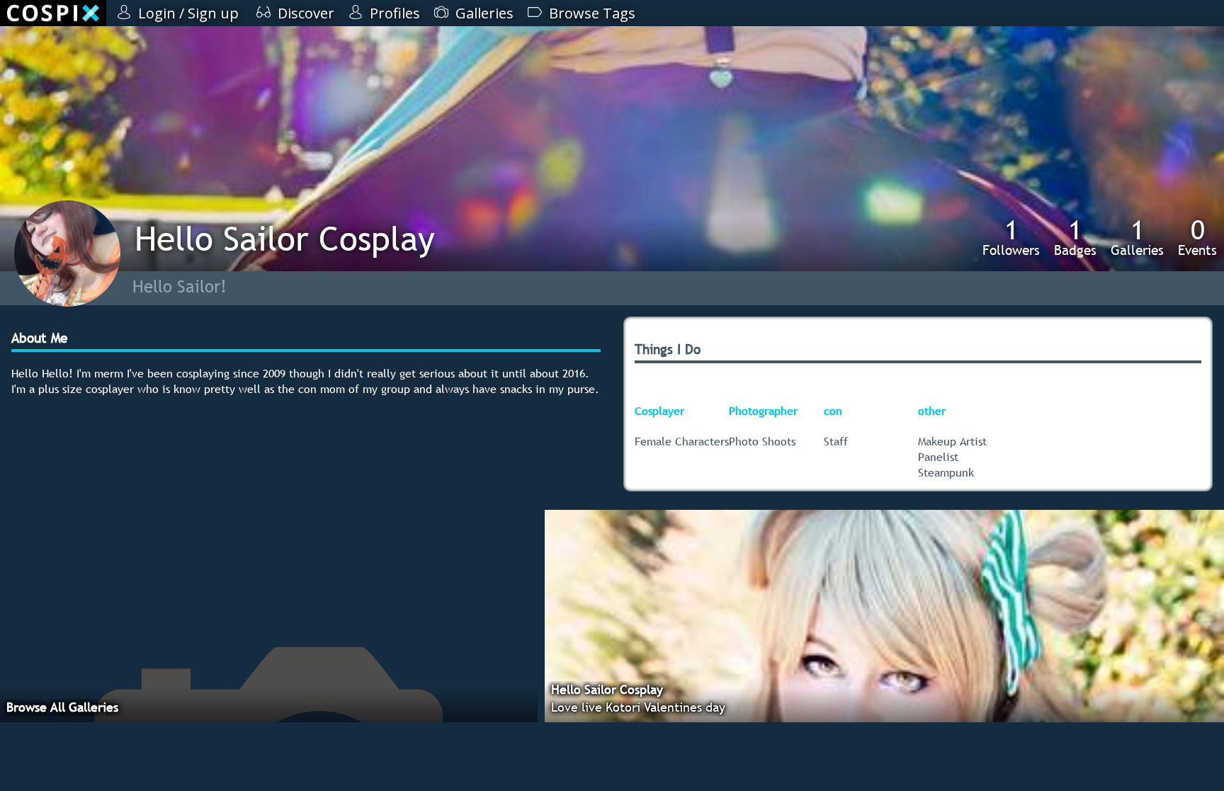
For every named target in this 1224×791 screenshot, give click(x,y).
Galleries (1137, 237)
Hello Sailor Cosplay (285, 238)
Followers (1011, 237)
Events (1197, 237)
